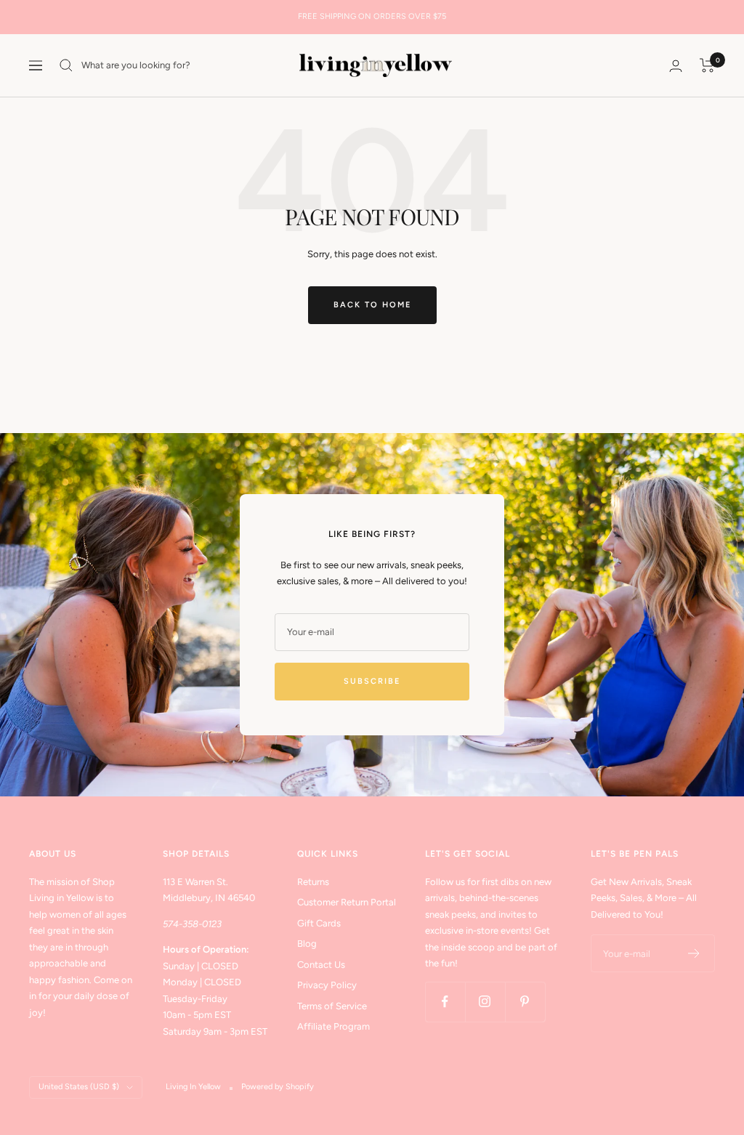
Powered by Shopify (277, 1086)
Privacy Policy (327, 985)
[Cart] (707, 65)
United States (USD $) (79, 1086)
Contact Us (321, 964)
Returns (313, 881)
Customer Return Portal (346, 902)
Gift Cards (319, 923)
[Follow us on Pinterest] (525, 1002)
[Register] (694, 953)
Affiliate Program (333, 1026)
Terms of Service (332, 1006)
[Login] (675, 66)
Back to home (372, 305)
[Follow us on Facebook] (445, 1002)
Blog (307, 943)
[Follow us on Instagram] (485, 1002)
